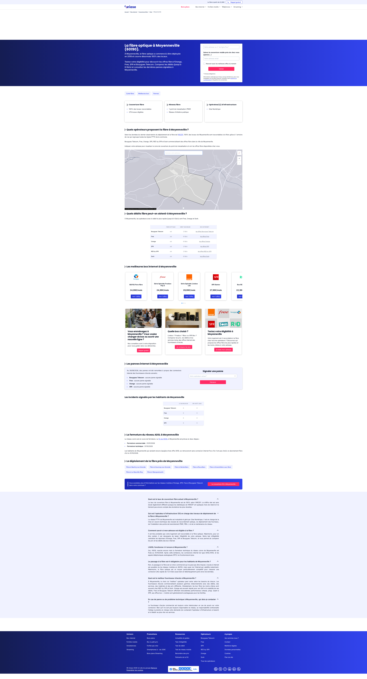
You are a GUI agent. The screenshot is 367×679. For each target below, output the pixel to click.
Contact (227, 642)
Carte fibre (130, 93)
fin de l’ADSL (163, 439)
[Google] (216, 669)
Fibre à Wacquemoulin (155, 472)
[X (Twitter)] (220, 669)
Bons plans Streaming (154, 653)
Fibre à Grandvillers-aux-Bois (220, 467)
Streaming (130, 650)
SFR (202, 646)
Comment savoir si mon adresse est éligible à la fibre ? (171, 531)
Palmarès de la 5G (181, 657)
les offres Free (204, 236)
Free (202, 642)
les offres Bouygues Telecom (205, 231)
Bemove (154, 668)
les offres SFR (204, 246)
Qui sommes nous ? (232, 638)
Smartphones (131, 646)
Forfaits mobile (132, 642)
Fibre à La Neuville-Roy (134, 472)
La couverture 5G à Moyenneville (223, 484)
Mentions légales (231, 646)
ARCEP (180, 135)
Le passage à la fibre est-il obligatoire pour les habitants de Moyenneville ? (179, 562)
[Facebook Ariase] (225, 669)
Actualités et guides (182, 638)
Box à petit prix (152, 642)
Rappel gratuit (143, 350)
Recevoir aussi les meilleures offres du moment (221, 63)
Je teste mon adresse (223, 350)
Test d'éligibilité (181, 642)
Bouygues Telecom (207, 638)
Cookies (228, 653)
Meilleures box (143, 93)
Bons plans (151, 638)
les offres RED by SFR (204, 251)
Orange (203, 653)
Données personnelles (232, 650)
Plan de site (229, 657)
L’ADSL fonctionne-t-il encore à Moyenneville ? (168, 547)
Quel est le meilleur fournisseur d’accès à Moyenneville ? (172, 578)
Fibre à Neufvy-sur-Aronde (136, 467)
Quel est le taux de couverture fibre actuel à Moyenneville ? (173, 499)
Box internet (131, 638)
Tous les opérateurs (208, 661)
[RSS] (238, 669)
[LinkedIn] (234, 669)
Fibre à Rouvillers (199, 467)
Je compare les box (183, 347)
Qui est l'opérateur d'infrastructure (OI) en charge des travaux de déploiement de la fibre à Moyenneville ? (182, 515)
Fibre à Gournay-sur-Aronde (160, 467)
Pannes (156, 93)
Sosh (202, 657)
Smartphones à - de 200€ (156, 650)
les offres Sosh (204, 256)
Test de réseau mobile (183, 650)
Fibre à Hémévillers (181, 467)
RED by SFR (205, 650)
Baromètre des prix (182, 653)
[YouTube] (229, 669)
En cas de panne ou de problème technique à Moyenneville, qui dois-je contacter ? (182, 600)
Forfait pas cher (152, 646)
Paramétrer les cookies (135, 670)
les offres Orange (204, 241)
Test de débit (180, 646)
